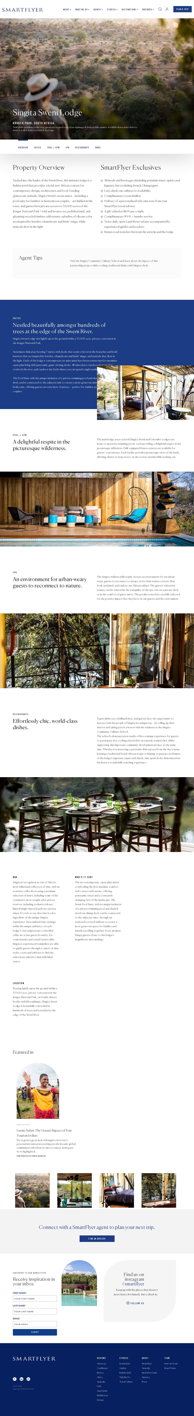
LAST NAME (19, 1305)
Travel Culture (126, 1382)
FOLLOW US (137, 1303)
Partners (147, 10)
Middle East (102, 1395)
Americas (101, 1364)
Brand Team (170, 1368)
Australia (101, 1382)
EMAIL (16, 1318)
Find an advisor (96, 1239)
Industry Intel (125, 1373)
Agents (97, 10)
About (66, 10)
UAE (99, 1386)
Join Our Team (171, 1364)
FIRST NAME (20, 1293)
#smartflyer (133, 1284)
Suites (37, 148)
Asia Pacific (102, 1391)
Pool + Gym (53, 148)
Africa (100, 1377)
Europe (100, 1400)
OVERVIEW (23, 148)
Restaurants (82, 148)
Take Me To (124, 1377)
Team (167, 1358)
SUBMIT (35, 1332)
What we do (81, 10)
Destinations (129, 10)
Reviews (101, 1358)
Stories (111, 10)
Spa (67, 148)
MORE (98, 148)
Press (144, 1382)
